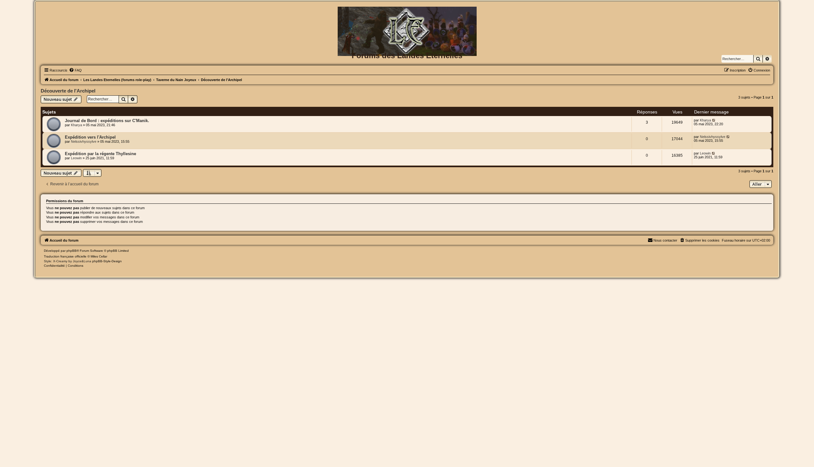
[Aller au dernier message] (714, 120)
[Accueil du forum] (407, 17)
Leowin (76, 158)
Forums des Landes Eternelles (407, 55)
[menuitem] (75, 70)
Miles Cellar (99, 256)
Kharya (76, 125)
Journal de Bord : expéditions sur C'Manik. (107, 120)
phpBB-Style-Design (107, 261)
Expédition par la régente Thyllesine (100, 153)
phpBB (71, 250)
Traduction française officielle (65, 256)
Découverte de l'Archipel (68, 90)
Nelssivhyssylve (83, 141)
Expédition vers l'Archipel (90, 137)
